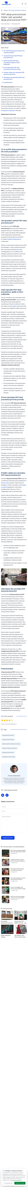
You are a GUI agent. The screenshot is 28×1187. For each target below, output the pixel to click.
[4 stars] (9, 720)
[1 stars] (2, 720)
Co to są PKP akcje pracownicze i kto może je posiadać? (14, 51)
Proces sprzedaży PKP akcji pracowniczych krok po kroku (12, 68)
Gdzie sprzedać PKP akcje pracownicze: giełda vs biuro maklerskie (12, 62)
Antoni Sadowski (5, 23)
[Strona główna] (1, 10)
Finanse (6, 10)
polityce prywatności (16, 1180)
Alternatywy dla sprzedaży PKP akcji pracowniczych (14, 78)
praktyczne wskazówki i (8, 110)
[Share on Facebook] (2, 795)
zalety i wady (16, 306)
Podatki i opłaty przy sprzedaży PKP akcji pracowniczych (14, 73)
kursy (17, 249)
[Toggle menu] (25, 3)
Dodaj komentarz (8, 838)
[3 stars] (7, 720)
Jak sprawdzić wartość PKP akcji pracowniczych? (13, 56)
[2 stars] (5, 720)
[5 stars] (12, 720)
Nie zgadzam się (8, 1183)
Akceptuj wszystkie (20, 1183)
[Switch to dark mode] (22, 3)
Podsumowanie (8, 82)
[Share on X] (7, 795)
